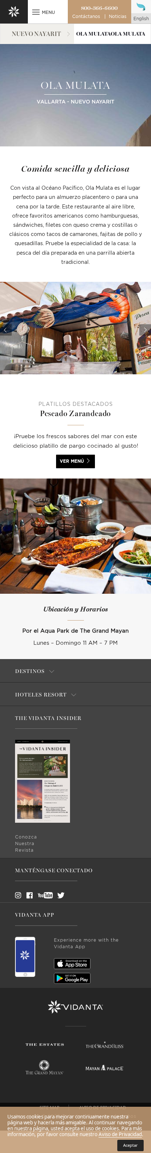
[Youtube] (43, 895)
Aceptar (130, 1145)
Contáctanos (86, 16)
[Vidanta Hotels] (75, 1007)
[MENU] (36, 13)
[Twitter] (54, 895)
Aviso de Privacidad (120, 1134)
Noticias (117, 16)
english (141, 19)
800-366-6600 (99, 8)
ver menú (72, 461)
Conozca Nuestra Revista (26, 843)
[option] (75, 328)
